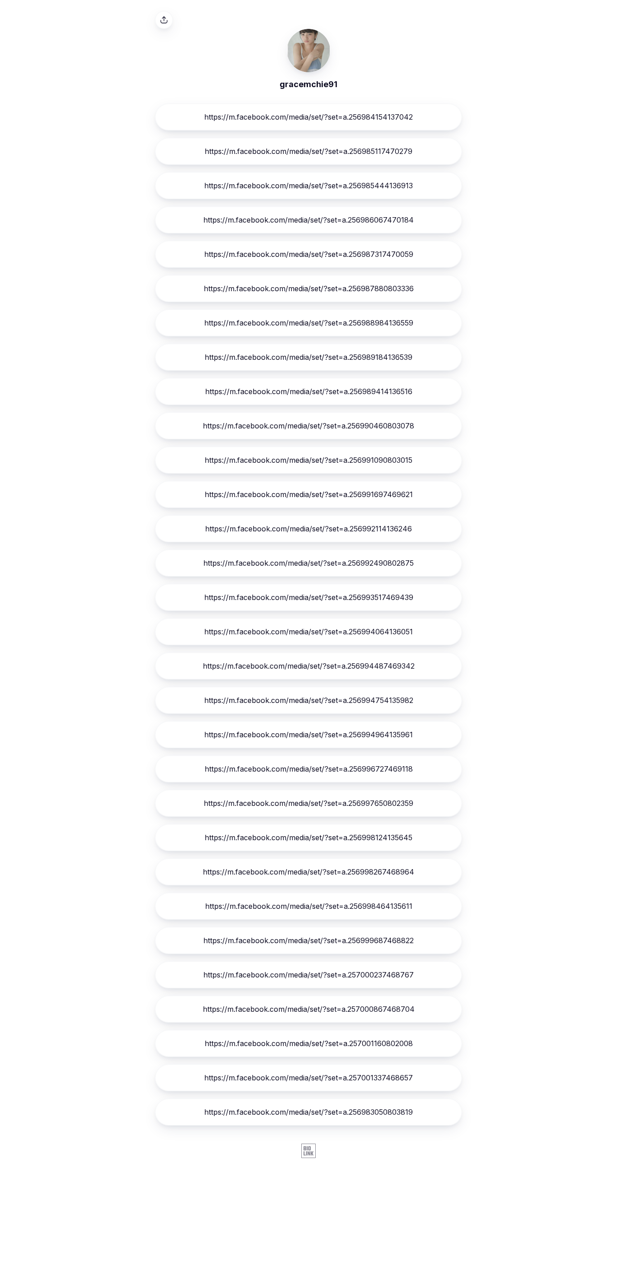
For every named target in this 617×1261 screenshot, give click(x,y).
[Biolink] (308, 1152)
